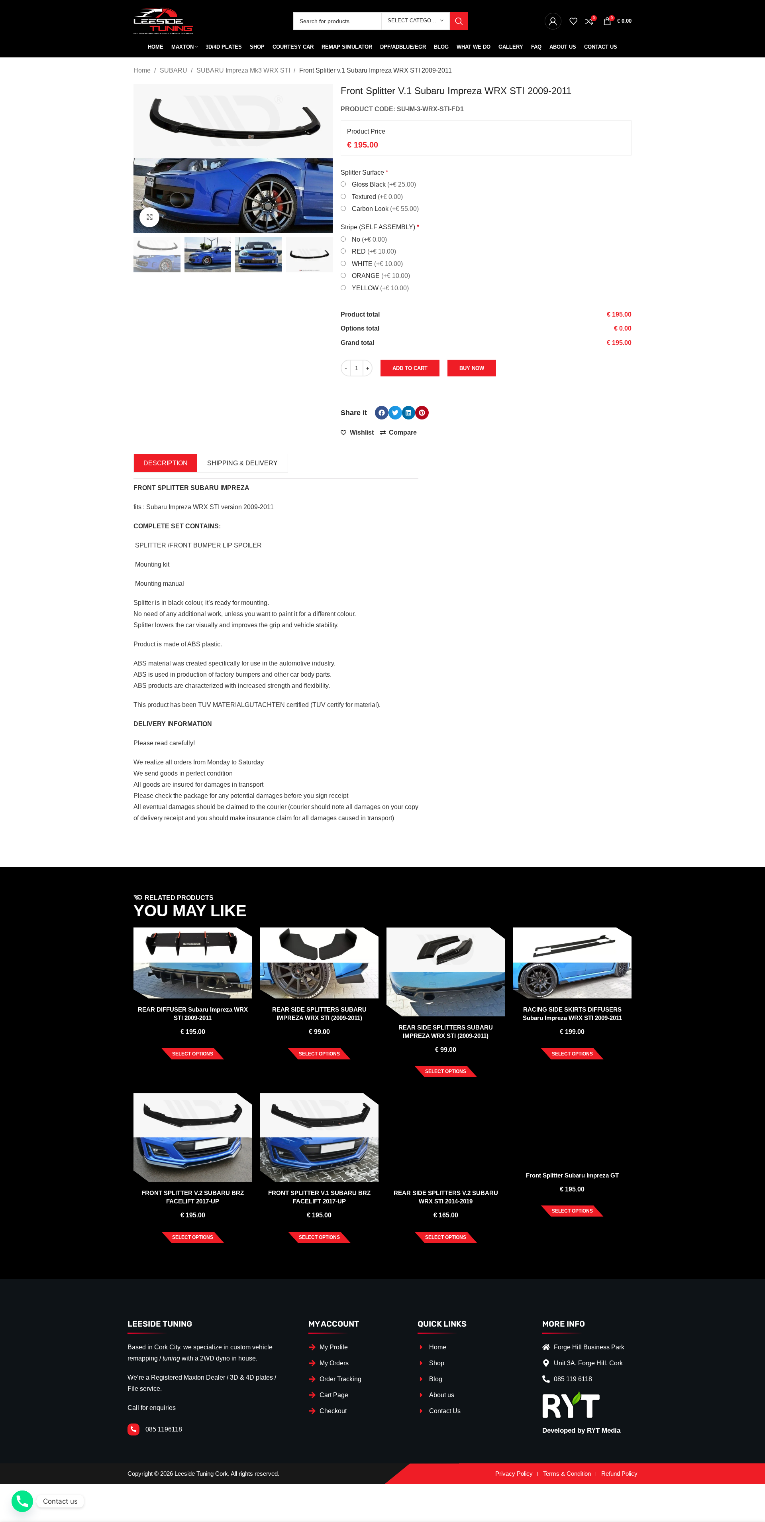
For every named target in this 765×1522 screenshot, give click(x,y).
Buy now (471, 368)
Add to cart (410, 368)
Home (142, 70)
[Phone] (22, 1501)
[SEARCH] (459, 21)
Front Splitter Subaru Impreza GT (572, 1175)
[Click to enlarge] (149, 217)
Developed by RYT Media (581, 1430)
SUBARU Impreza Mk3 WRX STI (244, 70)
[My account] (553, 21)
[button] (381, 412)
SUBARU (174, 70)
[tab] (165, 463)
